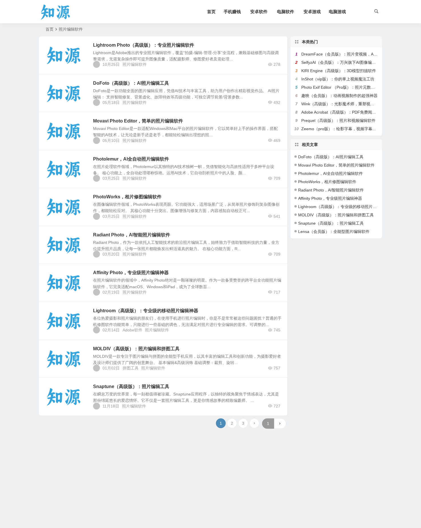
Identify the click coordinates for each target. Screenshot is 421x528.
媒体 (53, 124)
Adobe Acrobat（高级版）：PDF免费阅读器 (340, 112)
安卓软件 (258, 11)
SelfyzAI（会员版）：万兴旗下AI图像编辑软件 (342, 62)
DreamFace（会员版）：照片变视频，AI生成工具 (346, 54)
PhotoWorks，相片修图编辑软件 (127, 196)
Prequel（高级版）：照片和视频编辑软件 (338, 120)
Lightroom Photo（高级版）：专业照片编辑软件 (143, 45)
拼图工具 (131, 368)
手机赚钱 (232, 11)
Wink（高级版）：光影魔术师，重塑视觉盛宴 (341, 104)
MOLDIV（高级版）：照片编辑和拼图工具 (136, 348)
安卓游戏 (312, 11)
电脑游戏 (337, 11)
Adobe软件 (132, 330)
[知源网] (57, 11)
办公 (53, 48)
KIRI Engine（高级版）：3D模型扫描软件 (338, 70)
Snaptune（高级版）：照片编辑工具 (131, 386)
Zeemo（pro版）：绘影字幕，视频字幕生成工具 (344, 128)
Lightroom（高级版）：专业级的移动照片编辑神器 (145, 310)
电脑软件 (285, 11)
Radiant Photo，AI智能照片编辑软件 (131, 234)
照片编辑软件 (135, 64)
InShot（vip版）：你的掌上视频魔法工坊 (337, 79)
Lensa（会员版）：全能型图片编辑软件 (333, 231)
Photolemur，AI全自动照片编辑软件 (131, 159)
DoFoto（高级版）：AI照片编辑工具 (131, 83)
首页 (211, 11)
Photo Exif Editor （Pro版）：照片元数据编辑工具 (346, 87)
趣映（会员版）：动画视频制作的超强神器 (339, 95)
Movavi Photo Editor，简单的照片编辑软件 (138, 120)
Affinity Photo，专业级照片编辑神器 (131, 272)
